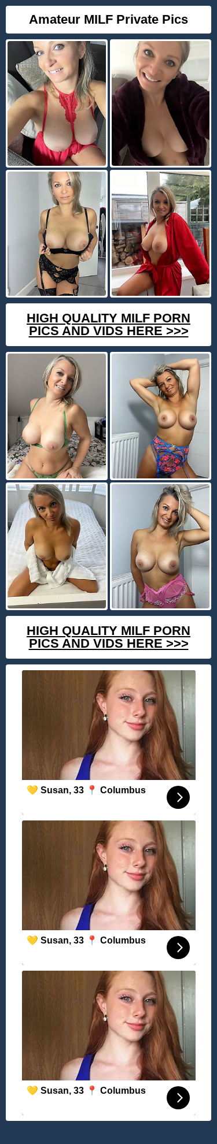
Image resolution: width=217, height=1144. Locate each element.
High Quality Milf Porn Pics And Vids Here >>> (108, 324)
